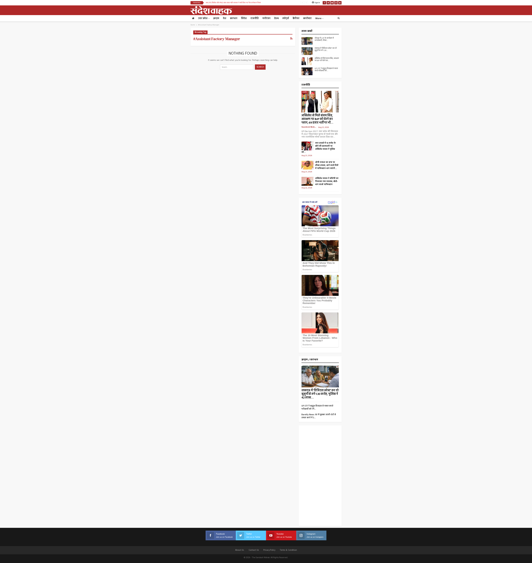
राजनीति (254, 18)
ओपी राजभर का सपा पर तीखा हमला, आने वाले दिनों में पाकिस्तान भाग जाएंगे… (326, 165)
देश (224, 18)
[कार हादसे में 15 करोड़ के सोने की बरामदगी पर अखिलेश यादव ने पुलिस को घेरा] (307, 146)
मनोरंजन (266, 18)
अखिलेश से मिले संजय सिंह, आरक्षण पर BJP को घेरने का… (327, 59)
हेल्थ (276, 18)
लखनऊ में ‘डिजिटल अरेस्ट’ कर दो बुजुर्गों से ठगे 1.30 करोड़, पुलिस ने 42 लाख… (319, 394)
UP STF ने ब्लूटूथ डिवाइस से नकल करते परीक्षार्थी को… (326, 69)
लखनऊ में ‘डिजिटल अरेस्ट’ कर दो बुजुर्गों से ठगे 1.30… (326, 49)
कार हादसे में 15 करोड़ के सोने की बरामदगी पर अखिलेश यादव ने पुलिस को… (318, 147)
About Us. (239, 550)
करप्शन (233, 18)
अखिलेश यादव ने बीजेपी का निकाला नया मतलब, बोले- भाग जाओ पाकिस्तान (326, 181)
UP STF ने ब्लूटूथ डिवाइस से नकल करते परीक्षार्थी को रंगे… (317, 407)
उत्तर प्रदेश (203, 18)
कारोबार (307, 18)
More (318, 18)
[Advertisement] (320, 476)
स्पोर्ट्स (285, 18)
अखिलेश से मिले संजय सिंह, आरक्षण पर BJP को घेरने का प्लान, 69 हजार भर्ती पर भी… (317, 119)
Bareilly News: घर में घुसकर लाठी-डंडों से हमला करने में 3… (318, 416)
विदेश (244, 18)
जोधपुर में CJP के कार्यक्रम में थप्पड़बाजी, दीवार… (324, 39)
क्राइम (216, 18)
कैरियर (296, 18)
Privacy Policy (269, 550)
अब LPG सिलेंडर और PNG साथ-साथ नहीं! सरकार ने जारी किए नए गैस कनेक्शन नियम (233, 2)
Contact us (254, 550)
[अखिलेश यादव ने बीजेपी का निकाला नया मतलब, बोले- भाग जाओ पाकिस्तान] (307, 181)
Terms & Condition (288, 550)
